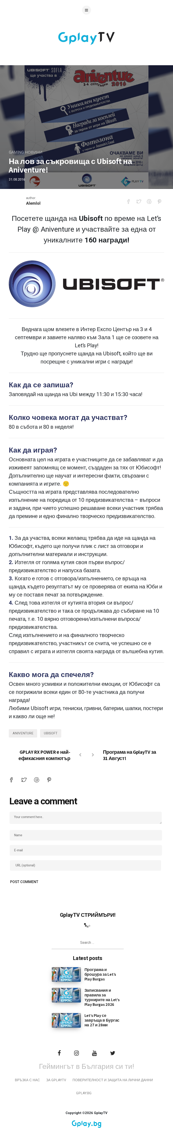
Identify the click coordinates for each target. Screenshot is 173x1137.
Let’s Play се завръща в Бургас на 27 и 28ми (101, 1020)
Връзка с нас (27, 1080)
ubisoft (50, 733)
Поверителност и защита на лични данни (113, 1080)
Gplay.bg (83, 1093)
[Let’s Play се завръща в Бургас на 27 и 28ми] (66, 1020)
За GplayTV (56, 1080)
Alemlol (33, 203)
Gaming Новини (25, 152)
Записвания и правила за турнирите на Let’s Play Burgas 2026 (102, 997)
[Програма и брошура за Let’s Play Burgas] (66, 974)
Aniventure (23, 733)
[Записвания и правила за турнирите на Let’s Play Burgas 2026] (66, 995)
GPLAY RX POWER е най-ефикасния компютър (44, 755)
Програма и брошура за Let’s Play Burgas (100, 974)
